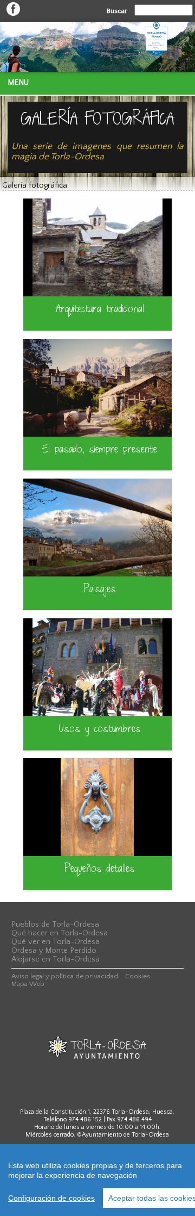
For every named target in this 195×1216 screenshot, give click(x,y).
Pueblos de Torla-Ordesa (55, 924)
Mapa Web (27, 984)
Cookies (137, 976)
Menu (18, 82)
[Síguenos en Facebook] (13, 13)
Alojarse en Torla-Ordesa (55, 959)
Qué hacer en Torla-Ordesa (59, 933)
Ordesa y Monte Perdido (53, 950)
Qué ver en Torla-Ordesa (55, 942)
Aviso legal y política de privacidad (64, 976)
